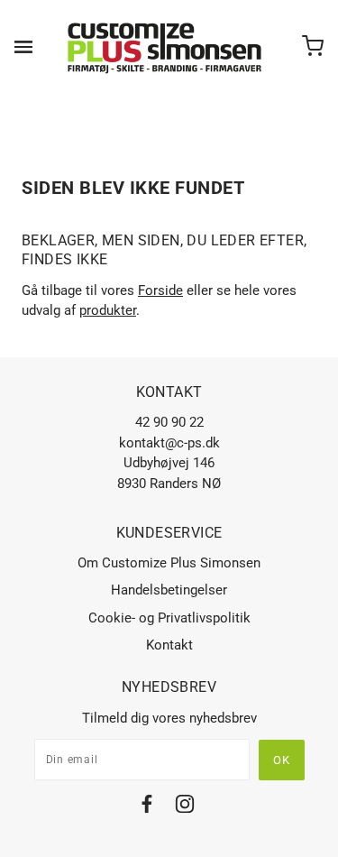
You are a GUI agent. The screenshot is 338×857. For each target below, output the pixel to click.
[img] (147, 807)
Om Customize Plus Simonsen (169, 563)
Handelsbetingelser (169, 590)
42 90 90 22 (169, 422)
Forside (160, 290)
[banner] (165, 47)
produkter (107, 310)
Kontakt (169, 645)
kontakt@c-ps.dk (169, 443)
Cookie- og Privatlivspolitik (169, 618)
